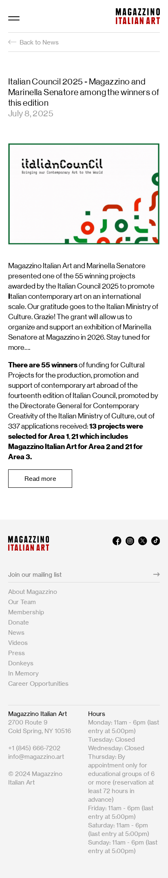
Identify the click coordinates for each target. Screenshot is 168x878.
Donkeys (20, 663)
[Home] (138, 16)
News (16, 632)
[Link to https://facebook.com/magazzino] (117, 543)
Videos (18, 643)
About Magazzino (32, 592)
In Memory (23, 673)
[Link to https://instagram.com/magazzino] (130, 543)
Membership (26, 612)
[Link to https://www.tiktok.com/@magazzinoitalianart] (155, 543)
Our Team (22, 602)
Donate (18, 622)
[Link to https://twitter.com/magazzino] (142, 543)
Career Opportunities (38, 683)
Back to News (39, 42)
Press (16, 653)
